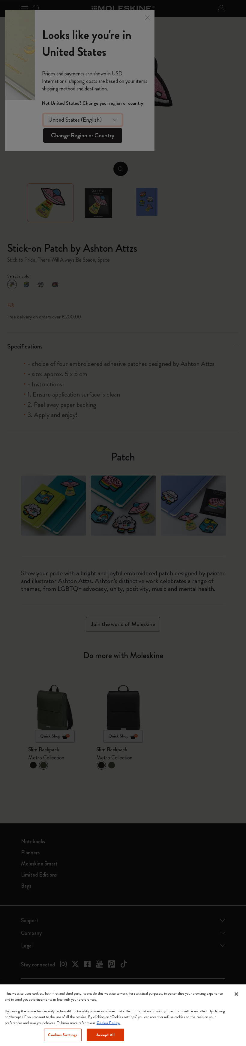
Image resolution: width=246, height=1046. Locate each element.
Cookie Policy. (108, 1023)
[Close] (236, 994)
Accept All (105, 1035)
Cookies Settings (62, 1035)
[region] (123, 1015)
